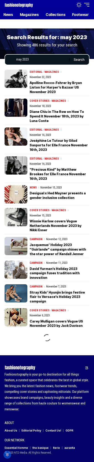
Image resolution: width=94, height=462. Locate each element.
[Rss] (86, 368)
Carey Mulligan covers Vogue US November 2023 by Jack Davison (56, 323)
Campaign (36, 239)
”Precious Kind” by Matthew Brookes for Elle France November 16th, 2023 (58, 174)
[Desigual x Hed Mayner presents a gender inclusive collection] (16, 194)
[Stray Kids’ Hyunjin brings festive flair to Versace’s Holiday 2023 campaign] (16, 293)
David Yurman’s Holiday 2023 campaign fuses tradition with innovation (55, 273)
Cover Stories (40, 100)
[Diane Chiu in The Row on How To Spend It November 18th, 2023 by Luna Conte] (16, 108)
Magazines (51, 72)
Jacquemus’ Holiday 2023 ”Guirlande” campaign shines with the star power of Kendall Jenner (58, 249)
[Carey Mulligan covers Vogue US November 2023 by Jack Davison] (16, 317)
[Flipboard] (80, 368)
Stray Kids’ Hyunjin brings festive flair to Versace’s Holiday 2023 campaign (57, 296)
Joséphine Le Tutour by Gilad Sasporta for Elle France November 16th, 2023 (59, 145)
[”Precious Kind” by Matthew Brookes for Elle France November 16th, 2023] (16, 165)
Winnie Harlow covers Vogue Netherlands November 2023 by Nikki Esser (55, 225)
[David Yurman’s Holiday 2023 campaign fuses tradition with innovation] (16, 270)
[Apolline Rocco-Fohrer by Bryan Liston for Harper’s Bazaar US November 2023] (16, 79)
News (33, 187)
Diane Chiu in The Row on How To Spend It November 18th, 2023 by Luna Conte (57, 116)
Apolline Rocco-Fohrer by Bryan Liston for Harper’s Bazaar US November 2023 (56, 87)
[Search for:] (41, 60)
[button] (69, 5)
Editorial (36, 72)
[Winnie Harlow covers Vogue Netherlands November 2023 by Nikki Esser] (16, 217)
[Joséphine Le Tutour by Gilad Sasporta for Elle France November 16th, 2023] (16, 136)
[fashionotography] (19, 5)
